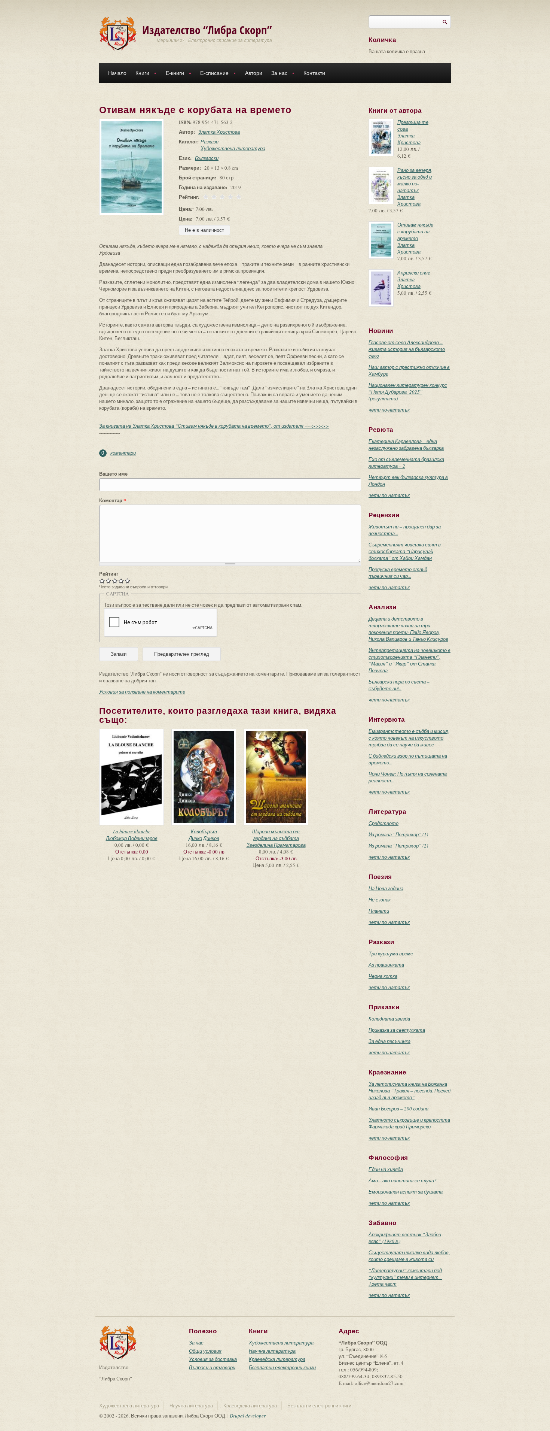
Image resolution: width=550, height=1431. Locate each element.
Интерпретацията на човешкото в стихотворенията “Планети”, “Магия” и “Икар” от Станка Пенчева (409, 660)
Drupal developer (248, 1415)
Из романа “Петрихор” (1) (398, 834)
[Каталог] (118, 33)
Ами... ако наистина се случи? (403, 1180)
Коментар (112, 500)
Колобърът (204, 831)
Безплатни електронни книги (282, 1367)
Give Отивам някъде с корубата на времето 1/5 (102, 580)
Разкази (210, 141)
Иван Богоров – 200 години (398, 1108)
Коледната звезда (389, 1018)
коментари (123, 452)
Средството (383, 823)
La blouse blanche (131, 831)
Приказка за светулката (397, 1030)
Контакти (314, 73)
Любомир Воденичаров (132, 838)
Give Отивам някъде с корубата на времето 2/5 (109, 580)
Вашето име (113, 473)
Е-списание (212, 74)
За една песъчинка (389, 1041)
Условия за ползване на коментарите (142, 691)
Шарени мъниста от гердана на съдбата (276, 835)
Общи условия (205, 1350)
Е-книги (172, 74)
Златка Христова (219, 131)
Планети (379, 910)
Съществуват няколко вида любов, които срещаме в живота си (409, 1255)
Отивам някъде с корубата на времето (415, 231)
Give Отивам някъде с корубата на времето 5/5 (128, 580)
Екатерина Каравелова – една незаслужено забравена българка (406, 444)
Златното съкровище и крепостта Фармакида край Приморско (409, 1123)
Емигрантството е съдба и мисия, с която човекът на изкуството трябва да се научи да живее (409, 738)
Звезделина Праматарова (276, 845)
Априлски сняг (413, 272)
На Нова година (386, 888)
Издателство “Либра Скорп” (207, 29)
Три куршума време (391, 953)
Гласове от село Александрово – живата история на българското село (407, 349)
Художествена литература (233, 148)
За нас (277, 74)
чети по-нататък (389, 409)
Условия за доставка (213, 1359)
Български (207, 158)
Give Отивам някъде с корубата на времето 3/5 (115, 580)
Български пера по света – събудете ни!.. (399, 685)
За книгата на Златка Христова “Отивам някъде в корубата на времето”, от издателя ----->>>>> (214, 425)
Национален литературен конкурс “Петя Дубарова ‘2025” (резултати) (408, 392)
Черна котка (383, 976)
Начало (117, 73)
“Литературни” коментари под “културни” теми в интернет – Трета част (405, 1277)
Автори (253, 73)
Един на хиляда (386, 1169)
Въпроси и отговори (212, 1367)
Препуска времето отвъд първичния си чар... (398, 572)
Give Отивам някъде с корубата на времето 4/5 (121, 580)
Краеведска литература (277, 1359)
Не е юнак (380, 899)
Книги (140, 74)
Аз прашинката (386, 964)
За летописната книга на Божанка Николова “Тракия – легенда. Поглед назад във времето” (409, 1090)
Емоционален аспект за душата (406, 1191)
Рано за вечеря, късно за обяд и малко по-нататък (414, 180)
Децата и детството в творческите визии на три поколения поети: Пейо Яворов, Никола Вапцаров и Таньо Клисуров (408, 628)
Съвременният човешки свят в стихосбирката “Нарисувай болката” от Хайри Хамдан (405, 551)
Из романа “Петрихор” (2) (398, 845)
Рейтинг (108, 573)
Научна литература (272, 1350)
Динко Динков (204, 838)
